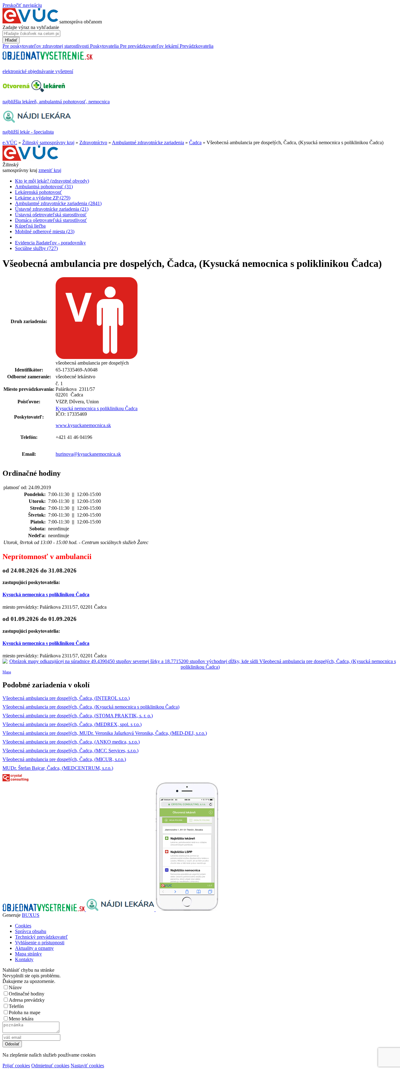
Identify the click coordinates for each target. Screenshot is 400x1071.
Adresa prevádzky (27, 1000)
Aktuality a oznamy (34, 948)
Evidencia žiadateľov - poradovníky (50, 242)
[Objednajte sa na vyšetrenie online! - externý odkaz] (44, 909)
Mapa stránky (28, 953)
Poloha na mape (24, 1012)
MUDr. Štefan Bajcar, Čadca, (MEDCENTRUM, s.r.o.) (57, 768)
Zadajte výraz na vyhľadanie (30, 27)
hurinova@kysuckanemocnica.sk (88, 454)
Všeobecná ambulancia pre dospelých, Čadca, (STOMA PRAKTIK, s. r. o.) (77, 715)
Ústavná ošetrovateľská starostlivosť (51, 214)
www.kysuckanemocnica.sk (83, 425)
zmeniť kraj (49, 170)
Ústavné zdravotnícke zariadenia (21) (51, 209)
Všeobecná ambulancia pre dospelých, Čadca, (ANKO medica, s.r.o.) (71, 741)
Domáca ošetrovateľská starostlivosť (51, 220)
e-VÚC (9, 142)
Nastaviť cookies (87, 1065)
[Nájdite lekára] (121, 909)
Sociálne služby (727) (36, 248)
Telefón (16, 1006)
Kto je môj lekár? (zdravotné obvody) (52, 181)
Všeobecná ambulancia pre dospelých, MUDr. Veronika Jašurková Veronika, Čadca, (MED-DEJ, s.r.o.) (104, 733)
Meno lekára (21, 1018)
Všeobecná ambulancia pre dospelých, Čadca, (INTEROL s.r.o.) (66, 698)
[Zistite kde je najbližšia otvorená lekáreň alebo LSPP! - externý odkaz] (187, 909)
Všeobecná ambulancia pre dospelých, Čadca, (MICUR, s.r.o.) (64, 759)
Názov (15, 987)
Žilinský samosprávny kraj (48, 142)
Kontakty (24, 959)
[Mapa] (200, 664)
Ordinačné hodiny (26, 993)
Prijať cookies (16, 1065)
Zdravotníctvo (93, 142)
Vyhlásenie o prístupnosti (39, 942)
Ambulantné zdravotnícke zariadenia (148, 142)
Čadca (195, 142)
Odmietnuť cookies (50, 1065)
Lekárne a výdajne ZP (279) (42, 197)
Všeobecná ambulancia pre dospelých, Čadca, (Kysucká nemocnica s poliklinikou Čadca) (90, 707)
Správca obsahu (30, 931)
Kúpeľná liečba (30, 225)
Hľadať (11, 40)
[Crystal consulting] (15, 779)
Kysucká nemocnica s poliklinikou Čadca (97, 408)
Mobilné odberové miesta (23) (44, 231)
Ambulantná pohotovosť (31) (44, 186)
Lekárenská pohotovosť (38, 192)
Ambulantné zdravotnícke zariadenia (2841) (58, 203)
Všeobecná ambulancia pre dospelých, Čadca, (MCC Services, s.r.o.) (70, 750)
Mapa (6, 672)
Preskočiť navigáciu (22, 5)
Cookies (23, 925)
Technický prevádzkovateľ (41, 937)
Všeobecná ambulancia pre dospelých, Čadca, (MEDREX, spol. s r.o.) (72, 724)
